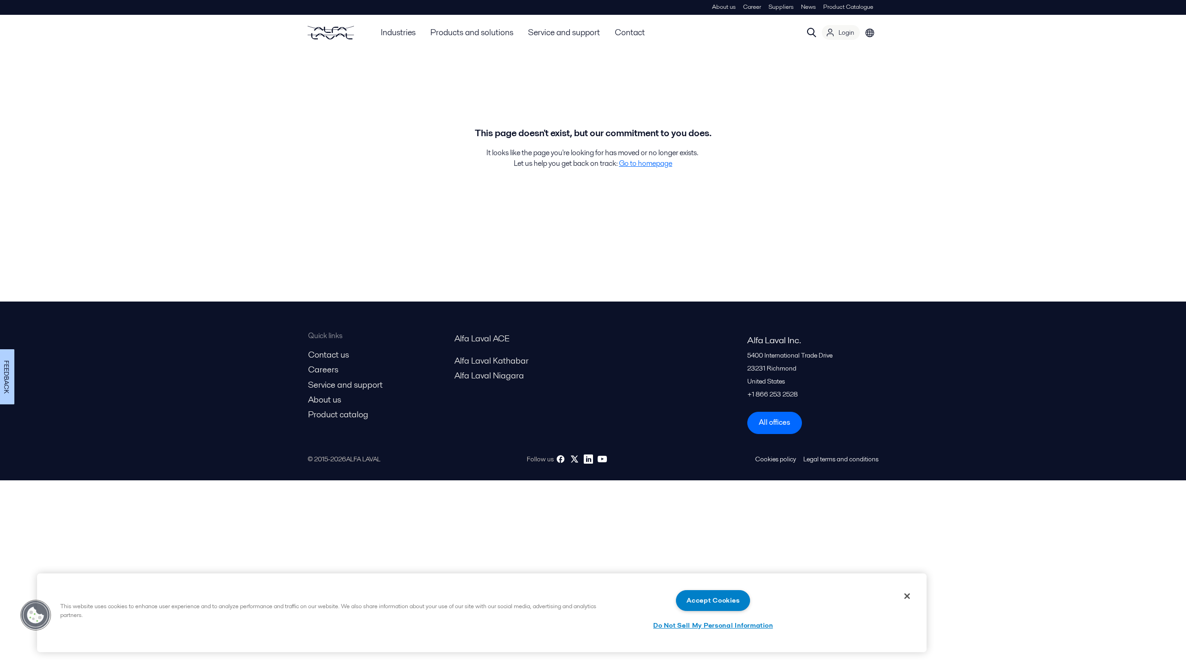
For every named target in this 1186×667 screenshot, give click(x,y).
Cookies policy (775, 459)
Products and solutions (471, 32)
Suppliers (781, 6)
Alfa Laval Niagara (489, 375)
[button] (35, 615)
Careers (323, 369)
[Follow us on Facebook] (561, 459)
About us (724, 6)
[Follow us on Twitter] (574, 459)
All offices (774, 422)
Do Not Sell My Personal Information (713, 625)
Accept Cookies (713, 600)
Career (752, 6)
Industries (398, 32)
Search (811, 32)
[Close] (907, 596)
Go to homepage (645, 163)
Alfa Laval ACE (482, 338)
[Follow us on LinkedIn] (588, 459)
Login (846, 32)
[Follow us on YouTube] (602, 459)
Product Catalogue (848, 6)
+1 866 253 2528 (772, 394)
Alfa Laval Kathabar (491, 360)
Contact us (328, 354)
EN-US (870, 32)
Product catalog (338, 414)
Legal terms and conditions (840, 459)
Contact (630, 32)
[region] (482, 612)
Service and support (564, 32)
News (808, 6)
